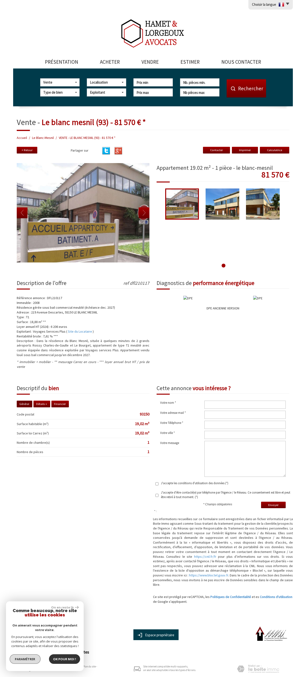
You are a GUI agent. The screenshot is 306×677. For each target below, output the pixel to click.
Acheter (110, 62)
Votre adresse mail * (173, 413)
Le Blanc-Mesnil (43, 138)
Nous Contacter (241, 62)
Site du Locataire (80, 331)
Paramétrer (25, 659)
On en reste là (62, 607)
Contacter (216, 150)
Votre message (169, 443)
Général (24, 404)
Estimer (190, 62)
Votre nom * (168, 403)
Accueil (22, 138)
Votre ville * (167, 433)
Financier (60, 404)
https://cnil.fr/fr (205, 556)
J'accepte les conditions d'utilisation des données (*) (194, 483)
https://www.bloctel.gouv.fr (208, 575)
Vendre (150, 62)
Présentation (61, 62)
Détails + (41, 404)
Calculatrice (274, 150)
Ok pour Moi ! (64, 659)
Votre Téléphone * (171, 423)
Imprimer (245, 150)
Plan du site (89, 666)
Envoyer (273, 505)
